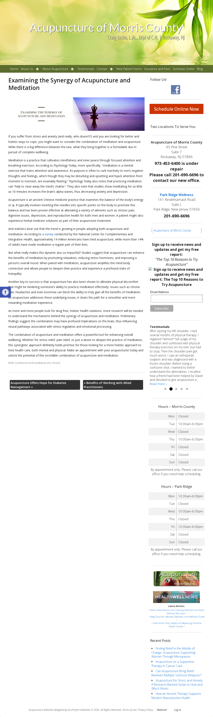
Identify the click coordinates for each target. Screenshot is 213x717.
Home (14, 69)
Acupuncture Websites (41, 710)
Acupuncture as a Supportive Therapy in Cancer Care (172, 664)
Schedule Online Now (176, 109)
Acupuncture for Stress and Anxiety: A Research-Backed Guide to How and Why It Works (177, 684)
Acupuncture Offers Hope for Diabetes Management (38, 385)
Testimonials (85, 69)
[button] (5, 292)
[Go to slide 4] (182, 389)
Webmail (162, 710)
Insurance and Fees (157, 69)
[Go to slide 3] (176, 389)
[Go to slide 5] (187, 389)
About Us (27, 69)
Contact (102, 69)
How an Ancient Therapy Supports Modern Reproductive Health (176, 696)
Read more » (158, 384)
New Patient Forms (129, 69)
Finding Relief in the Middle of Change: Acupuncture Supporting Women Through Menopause (173, 652)
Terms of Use (129, 710)
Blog (200, 69)
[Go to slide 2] (171, 389)
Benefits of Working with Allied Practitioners (107, 385)
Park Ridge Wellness (176, 194)
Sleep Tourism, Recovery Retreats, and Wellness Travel (177, 616)
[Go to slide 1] (165, 389)
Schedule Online (183, 69)
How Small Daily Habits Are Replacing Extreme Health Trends (177, 624)
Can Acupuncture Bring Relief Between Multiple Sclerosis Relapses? (176, 673)
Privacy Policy (145, 710)
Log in (177, 710)
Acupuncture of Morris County (172, 230)
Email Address (159, 292)
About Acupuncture (55, 69)
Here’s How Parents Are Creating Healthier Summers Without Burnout (177, 611)
